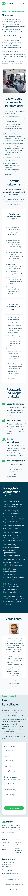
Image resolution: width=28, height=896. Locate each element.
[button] (12, 686)
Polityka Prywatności (15, 884)
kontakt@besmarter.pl (11, 873)
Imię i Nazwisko (10, 746)
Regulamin (7, 884)
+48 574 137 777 (8, 870)
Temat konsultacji (10, 790)
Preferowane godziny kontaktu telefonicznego (12, 778)
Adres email (8, 767)
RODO (22, 884)
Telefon (6, 756)
